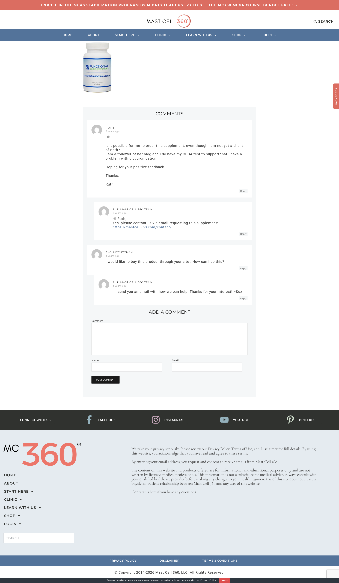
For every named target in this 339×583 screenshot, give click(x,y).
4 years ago (113, 256)
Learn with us (199, 35)
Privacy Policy (208, 580)
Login (267, 35)
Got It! (224, 580)
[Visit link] (169, 5)
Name (95, 360)
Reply (243, 191)
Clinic (160, 35)
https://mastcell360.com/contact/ (142, 227)
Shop (237, 35)
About (93, 35)
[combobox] (39, 538)
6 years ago (113, 131)
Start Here (125, 35)
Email (175, 360)
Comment (97, 321)
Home (67, 35)
